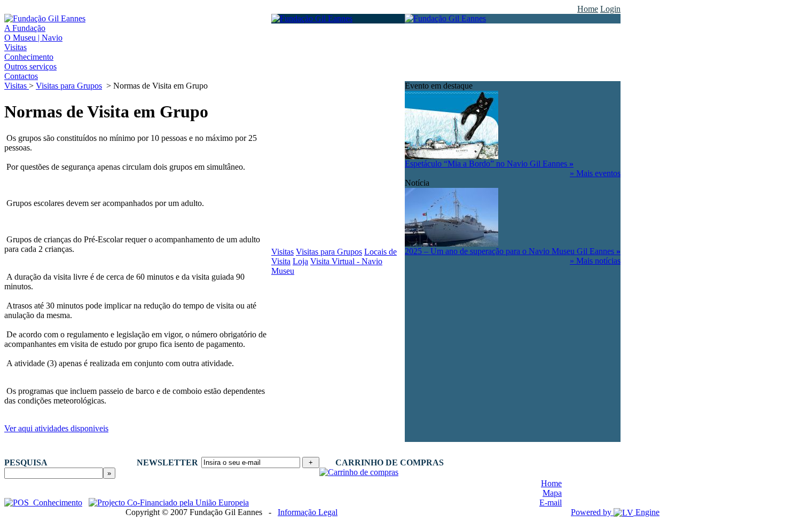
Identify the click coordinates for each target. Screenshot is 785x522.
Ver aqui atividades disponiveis (56, 428)
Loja (300, 261)
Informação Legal (307, 512)
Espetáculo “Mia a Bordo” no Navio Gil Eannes (489, 163)
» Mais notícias (595, 260)
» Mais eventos (595, 173)
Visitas (16, 85)
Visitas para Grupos (69, 85)
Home (587, 8)
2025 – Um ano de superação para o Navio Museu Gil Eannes (513, 251)
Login (610, 8)
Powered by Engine (615, 512)
